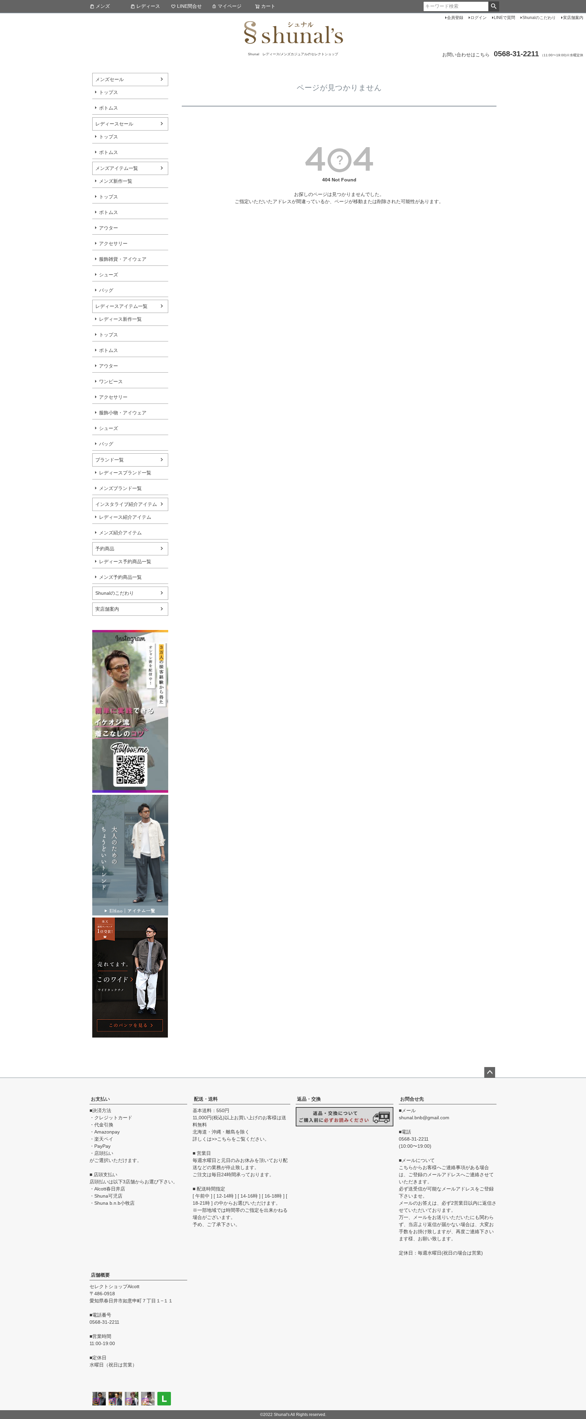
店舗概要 (100, 1275)
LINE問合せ (189, 6)
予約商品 (104, 548)
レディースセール (114, 123)
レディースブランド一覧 (125, 472)
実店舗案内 (573, 17)
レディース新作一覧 (120, 319)
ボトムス (108, 108)
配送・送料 (206, 1099)
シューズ (108, 274)
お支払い (100, 1099)
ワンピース (111, 381)
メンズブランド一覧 (120, 488)
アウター (108, 228)
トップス (108, 92)
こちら (224, 1139)
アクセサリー (113, 243)
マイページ (229, 6)
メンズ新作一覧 (115, 181)
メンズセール (109, 79)
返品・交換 (309, 1099)
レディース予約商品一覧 (125, 561)
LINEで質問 (504, 17)
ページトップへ (489, 1072)
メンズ (103, 6)
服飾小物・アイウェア (122, 412)
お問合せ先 (412, 1099)
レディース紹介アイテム (125, 517)
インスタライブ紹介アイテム (126, 504)
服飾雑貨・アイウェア (122, 259)
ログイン (478, 17)
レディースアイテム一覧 (121, 306)
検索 (493, 6)
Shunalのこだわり (539, 17)
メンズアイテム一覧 (116, 168)
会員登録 (455, 17)
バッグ (106, 290)
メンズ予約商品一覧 (120, 577)
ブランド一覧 (109, 459)
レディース (148, 6)
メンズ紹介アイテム (120, 532)
